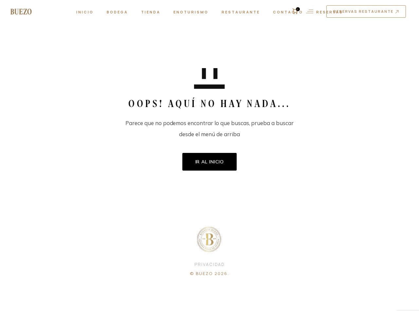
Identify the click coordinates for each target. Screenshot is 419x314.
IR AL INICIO (209, 162)
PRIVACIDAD (209, 264)
